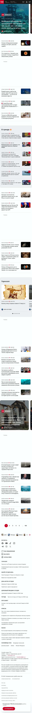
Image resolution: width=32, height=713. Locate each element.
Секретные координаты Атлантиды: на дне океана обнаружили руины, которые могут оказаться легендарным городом (10, 491)
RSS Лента (7, 554)
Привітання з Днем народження (9, 586)
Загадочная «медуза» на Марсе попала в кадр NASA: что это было (10, 502)
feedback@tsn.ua (21, 657)
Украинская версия (5, 678)
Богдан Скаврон (8, 427)
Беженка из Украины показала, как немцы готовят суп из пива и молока (15, 619)
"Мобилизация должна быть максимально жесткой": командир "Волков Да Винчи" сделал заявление (10, 155)
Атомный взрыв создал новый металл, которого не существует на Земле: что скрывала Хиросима (9, 467)
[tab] (15, 35)
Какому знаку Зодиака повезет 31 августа (13, 303)
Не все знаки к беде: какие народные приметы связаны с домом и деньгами (15, 638)
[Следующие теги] (29, 534)
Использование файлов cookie (9, 698)
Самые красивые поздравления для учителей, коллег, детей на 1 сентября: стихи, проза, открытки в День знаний (11, 136)
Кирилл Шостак (8, 31)
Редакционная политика (7, 690)
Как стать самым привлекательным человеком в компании (13, 612)
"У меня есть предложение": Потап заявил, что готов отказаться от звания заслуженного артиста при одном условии (10, 165)
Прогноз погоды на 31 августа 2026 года (18, 596)
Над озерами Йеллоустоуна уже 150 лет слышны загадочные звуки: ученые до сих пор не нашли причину (9, 513)
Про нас (3, 682)
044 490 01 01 (11, 655)
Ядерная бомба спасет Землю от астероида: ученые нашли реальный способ (10, 246)
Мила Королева (8, 309)
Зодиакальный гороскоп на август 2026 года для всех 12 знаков (15, 567)
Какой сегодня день (7, 572)
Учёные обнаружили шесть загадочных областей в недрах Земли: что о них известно (10, 268)
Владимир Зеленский (18, 642)
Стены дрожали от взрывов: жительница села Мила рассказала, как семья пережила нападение (13, 421)
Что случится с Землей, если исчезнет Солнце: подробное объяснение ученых (9, 55)
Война (20, 534)
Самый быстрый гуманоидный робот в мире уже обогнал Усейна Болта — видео (9, 106)
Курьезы (3, 608)
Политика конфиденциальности (9, 695)
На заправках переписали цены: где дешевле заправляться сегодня (13, 623)
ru (23, 2)
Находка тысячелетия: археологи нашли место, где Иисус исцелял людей (9, 196)
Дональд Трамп (5, 645)
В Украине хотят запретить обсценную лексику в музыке (15, 615)
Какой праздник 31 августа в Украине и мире (12, 575)
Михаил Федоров (20, 645)
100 (26, 525)
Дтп (5, 534)
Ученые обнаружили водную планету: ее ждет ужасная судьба (9, 44)
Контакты (4, 540)
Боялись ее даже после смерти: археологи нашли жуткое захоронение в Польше (10, 361)
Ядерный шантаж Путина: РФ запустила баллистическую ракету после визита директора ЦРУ (9, 207)
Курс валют (4, 600)
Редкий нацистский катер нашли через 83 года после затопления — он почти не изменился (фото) (9, 94)
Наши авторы (4, 687)
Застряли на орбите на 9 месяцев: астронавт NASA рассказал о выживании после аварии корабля (10, 372)
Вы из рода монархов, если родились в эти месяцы (14, 630)
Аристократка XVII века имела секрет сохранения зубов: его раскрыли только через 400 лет (10, 257)
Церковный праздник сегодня (10, 590)
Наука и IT (8, 14)
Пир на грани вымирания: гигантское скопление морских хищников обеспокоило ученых (10, 383)
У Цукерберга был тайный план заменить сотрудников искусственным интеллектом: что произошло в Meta (10, 479)
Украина (7, 411)
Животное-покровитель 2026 (8, 577)
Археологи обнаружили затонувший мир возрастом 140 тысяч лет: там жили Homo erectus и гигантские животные (13, 25)
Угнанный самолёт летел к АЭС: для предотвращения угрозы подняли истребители (10, 174)
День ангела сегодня (7, 581)
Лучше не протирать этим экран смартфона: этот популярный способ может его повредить (14, 634)
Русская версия (16, 678)
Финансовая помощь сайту (8, 700)
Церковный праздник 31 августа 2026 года (12, 593)
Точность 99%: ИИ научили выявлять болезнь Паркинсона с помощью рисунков (10, 117)
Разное (3, 627)
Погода (13, 534)
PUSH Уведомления (9, 551)
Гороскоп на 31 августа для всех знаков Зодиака (13, 564)
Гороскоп (4, 561)
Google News (8, 557)
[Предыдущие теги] (27, 534)
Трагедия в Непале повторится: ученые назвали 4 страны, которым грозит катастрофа (10, 394)
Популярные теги (6, 642)
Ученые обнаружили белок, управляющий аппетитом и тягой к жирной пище (9, 351)
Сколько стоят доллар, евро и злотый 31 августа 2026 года (15, 604)
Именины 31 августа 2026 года (9, 584)
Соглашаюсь (9, 708)
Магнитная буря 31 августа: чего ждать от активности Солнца (11, 183)
